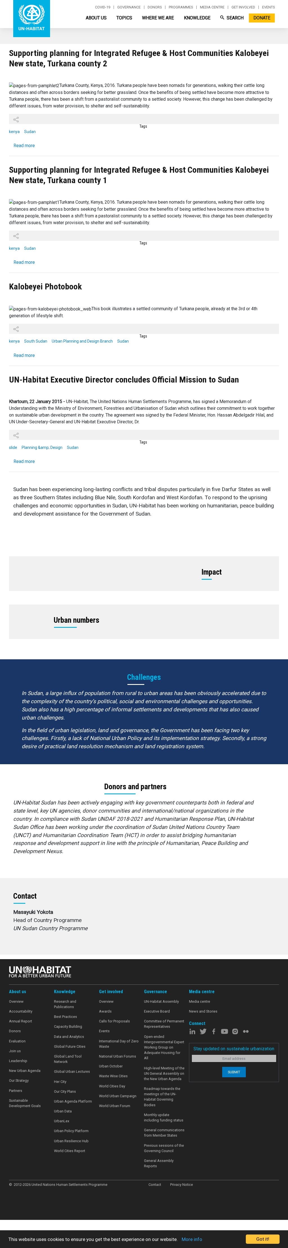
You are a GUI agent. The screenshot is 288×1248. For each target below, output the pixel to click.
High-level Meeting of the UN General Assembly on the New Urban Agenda (164, 1073)
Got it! (262, 1239)
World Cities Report (69, 1151)
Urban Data (63, 1111)
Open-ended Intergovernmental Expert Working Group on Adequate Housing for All (164, 1047)
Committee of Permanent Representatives (164, 1024)
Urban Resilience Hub (71, 1141)
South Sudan (35, 341)
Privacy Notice (181, 1184)
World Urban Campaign (117, 1096)
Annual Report (20, 1021)
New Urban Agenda (24, 1071)
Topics (124, 18)
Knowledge (197, 18)
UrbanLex (61, 1121)
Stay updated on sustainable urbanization (234, 1048)
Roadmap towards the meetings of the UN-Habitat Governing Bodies (162, 1097)
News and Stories (203, 1011)
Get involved (243, 7)
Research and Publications (65, 1004)
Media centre (212, 7)
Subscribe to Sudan (15, 957)
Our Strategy (19, 1080)
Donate (261, 18)
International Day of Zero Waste (119, 1044)
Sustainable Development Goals (25, 1103)
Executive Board (157, 1011)
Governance (129, 7)
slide (13, 447)
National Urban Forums (117, 1056)
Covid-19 (102, 7)
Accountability (20, 1011)
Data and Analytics (69, 1037)
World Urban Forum (114, 1106)
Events (268, 7)
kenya (14, 131)
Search (235, 18)
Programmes (181, 7)
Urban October (111, 1066)
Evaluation (17, 1041)
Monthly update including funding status (163, 1117)
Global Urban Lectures (72, 1071)
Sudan (30, 131)
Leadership (18, 1061)
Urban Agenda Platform (73, 1101)
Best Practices (65, 1017)
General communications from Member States (164, 1132)
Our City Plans (65, 1091)
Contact (154, 1184)
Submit (234, 1072)
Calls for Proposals (114, 1021)
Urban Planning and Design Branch (82, 341)
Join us (15, 1051)
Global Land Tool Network (68, 1059)
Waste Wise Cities (113, 1076)
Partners (15, 1091)
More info (192, 1239)
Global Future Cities (70, 1046)
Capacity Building (68, 1026)
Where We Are (158, 18)
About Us (96, 18)
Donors (155, 7)
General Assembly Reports (159, 1163)
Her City (60, 1082)
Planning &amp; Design (42, 447)
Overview (16, 1001)
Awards (105, 1011)
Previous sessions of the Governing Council (164, 1148)
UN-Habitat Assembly (161, 1001)
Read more (24, 145)
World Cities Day (112, 1086)
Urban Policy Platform (71, 1131)
